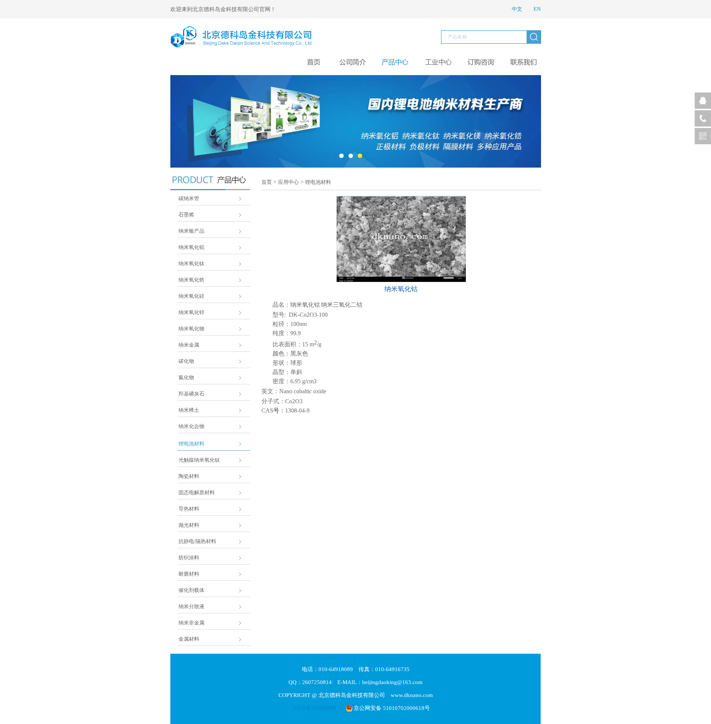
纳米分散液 (191, 606)
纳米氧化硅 (191, 296)
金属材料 (188, 639)
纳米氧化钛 (191, 263)
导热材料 (188, 509)
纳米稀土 (188, 410)
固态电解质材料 (196, 492)
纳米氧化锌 (191, 312)
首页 (266, 182)
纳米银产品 (191, 231)
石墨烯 (186, 215)
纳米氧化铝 (191, 247)
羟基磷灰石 (191, 394)
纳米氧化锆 (191, 280)
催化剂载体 (191, 590)
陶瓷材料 (188, 476)
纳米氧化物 (191, 328)
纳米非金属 (191, 623)
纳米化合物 (191, 426)
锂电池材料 (191, 444)
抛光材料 (188, 525)
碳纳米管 (188, 198)
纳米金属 (188, 345)
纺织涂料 (188, 557)
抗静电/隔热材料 (197, 541)
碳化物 (186, 361)
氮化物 (186, 377)
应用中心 (288, 182)
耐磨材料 (188, 574)
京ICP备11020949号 (315, 708)
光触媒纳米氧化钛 (199, 460)
